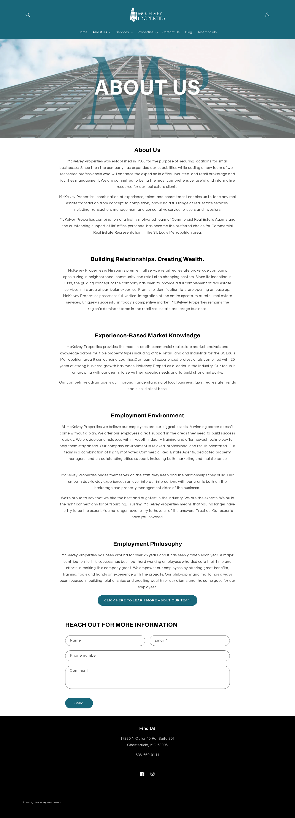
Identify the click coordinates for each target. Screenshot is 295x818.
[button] (28, 15)
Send (79, 703)
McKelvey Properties (47, 802)
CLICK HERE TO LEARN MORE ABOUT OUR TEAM (147, 600)
